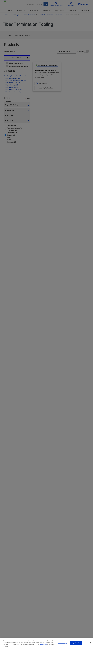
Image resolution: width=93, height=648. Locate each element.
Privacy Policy (43, 644)
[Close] (90, 643)
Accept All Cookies (76, 643)
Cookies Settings (62, 643)
